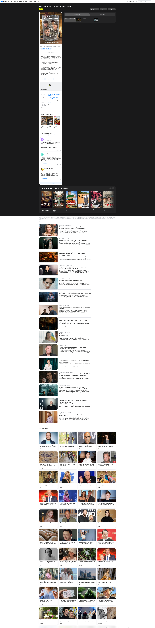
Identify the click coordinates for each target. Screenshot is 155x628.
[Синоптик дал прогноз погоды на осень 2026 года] (68, 460)
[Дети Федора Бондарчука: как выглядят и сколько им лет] (87, 441)
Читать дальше (44, 148)
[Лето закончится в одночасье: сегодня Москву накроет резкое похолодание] (87, 577)
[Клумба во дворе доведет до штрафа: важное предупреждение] (48, 616)
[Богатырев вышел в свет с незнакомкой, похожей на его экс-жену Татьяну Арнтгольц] (68, 616)
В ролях (42, 97)
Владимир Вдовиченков (53, 97)
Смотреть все (57, 134)
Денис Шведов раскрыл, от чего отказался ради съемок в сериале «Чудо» (73, 321)
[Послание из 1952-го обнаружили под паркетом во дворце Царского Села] (48, 460)
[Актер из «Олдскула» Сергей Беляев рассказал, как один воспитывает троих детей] (106, 480)
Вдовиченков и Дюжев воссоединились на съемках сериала (74, 307)
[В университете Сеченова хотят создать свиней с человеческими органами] (48, 538)
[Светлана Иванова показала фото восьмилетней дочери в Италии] (68, 557)
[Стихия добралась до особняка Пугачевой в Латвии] (68, 499)
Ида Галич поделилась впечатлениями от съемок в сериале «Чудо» (74, 334)
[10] (60, 87)
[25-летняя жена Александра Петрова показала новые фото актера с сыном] (87, 499)
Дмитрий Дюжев (51, 98)
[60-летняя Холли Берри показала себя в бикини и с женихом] (68, 577)
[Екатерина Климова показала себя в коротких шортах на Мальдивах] (87, 538)
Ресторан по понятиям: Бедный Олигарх (46, 209)
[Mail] (2, 1)
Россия (49, 102)
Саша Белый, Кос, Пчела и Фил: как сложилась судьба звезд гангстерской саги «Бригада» (73, 241)
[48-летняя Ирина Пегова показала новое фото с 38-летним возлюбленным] (87, 518)
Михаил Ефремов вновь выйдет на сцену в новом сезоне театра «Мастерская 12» (73, 347)
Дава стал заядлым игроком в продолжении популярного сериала (72, 254)
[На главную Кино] (5, 1)
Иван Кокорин (54, 100)
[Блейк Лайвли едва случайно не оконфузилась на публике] (106, 577)
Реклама (10, 627)
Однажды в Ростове (108, 209)
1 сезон (42, 126)
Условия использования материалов (139, 627)
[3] (45, 87)
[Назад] (110, 188)
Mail (2, 627)
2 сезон (49, 126)
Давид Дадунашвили (52, 94)
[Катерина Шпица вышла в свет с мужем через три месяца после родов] (87, 460)
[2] (43, 87)
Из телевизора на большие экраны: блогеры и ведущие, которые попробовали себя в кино (72, 227)
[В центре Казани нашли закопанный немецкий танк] (106, 616)
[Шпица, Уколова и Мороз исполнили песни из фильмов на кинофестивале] (87, 616)
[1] (41, 87)
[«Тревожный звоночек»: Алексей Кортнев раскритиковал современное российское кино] (68, 518)
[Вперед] (113, 188)
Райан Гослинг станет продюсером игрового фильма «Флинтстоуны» (74, 414)
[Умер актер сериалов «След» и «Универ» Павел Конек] (68, 538)
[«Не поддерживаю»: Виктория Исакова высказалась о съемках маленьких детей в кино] (106, 499)
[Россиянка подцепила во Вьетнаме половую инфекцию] (68, 441)
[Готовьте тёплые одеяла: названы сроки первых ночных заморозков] (87, 557)
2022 (41, 46)
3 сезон (55, 126)
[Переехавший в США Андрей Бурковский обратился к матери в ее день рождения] (48, 441)
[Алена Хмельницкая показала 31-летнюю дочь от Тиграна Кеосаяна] (48, 557)
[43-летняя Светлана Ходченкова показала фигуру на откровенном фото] (48, 518)
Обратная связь (150, 627)
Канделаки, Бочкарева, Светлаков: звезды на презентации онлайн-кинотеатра (72, 267)
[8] (56, 87)
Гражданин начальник (96, 209)
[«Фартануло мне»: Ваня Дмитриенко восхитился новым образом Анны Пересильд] (48, 577)
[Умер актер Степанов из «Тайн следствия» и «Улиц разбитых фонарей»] (106, 596)
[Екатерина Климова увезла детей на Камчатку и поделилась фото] (106, 518)
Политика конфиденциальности (126, 627)
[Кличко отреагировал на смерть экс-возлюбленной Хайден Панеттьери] (48, 499)
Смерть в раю (81, 209)
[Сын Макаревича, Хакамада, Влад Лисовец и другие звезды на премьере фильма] (106, 441)
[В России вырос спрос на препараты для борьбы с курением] (48, 596)
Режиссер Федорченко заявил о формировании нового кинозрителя (73, 401)
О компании (6, 627)
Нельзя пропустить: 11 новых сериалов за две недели (75, 293)
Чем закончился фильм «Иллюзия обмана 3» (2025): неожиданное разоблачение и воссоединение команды (74, 375)
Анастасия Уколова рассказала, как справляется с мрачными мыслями (74, 361)
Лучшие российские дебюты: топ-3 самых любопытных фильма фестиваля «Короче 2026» (73, 388)
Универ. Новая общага (71, 209)
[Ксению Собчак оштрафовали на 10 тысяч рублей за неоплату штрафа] (106, 538)
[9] (58, 87)
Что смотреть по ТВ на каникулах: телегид (71, 280)
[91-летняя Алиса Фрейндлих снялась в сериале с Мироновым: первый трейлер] (48, 480)
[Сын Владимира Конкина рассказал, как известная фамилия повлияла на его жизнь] (87, 480)
